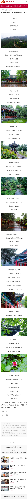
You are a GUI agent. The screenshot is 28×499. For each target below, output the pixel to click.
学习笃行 (7, 5)
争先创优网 (6, 496)
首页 (6, 9)
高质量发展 (21, 6)
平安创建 (2, 6)
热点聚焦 (2, 5)
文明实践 (7, 6)
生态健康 (20, 5)
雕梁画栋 (14, 442)
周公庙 (9, 442)
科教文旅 (25, 5)
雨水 (18, 442)
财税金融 (16, 5)
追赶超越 (16, 6)
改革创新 (11, 5)
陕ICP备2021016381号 (19, 496)
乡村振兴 (11, 6)
